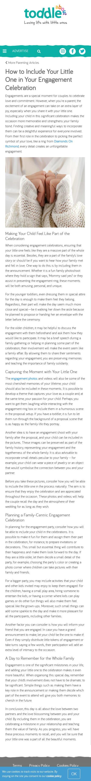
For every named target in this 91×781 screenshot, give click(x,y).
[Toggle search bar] (39, 51)
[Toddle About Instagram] (63, 51)
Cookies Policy (68, 765)
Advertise (20, 51)
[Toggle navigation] (4, 51)
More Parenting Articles (23, 62)
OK (74, 773)
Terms (17, 765)
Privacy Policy (39, 765)
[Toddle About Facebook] (73, 51)
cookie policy (53, 776)
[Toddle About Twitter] (82, 51)
